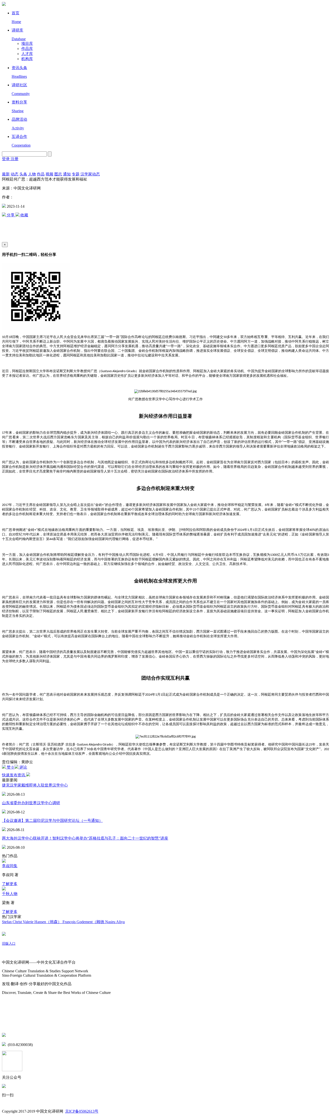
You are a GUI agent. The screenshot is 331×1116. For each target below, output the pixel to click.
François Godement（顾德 (84, 922)
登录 (6, 159)
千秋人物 (9, 894)
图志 (58, 174)
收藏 (23, 215)
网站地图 (9, 1002)
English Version (8, 166)
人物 (32, 174)
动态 (14, 174)
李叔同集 (9, 866)
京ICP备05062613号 (81, 1111)
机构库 (27, 59)
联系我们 (9, 1025)
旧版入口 (9, 943)
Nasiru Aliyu (115, 922)
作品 (41, 174)
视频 (49, 174)
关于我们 (9, 953)
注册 (14, 159)
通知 (67, 174)
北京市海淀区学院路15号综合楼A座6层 (41, 1035)
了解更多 (9, 884)
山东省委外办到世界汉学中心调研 (31, 803)
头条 (23, 174)
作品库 (27, 49)
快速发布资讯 (14, 775)
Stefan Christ (12, 922)
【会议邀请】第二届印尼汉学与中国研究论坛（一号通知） (52, 820)
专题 (75, 174)
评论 (22, 767)
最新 (6, 174)
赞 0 (10, 767)
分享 (11, 215)
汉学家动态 (90, 174)
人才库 (27, 54)
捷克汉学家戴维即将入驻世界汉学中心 (35, 785)
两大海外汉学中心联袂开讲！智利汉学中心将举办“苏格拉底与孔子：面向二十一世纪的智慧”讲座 (85, 838)
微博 (6, 1015)
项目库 (27, 43)
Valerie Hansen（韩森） (43, 922)
